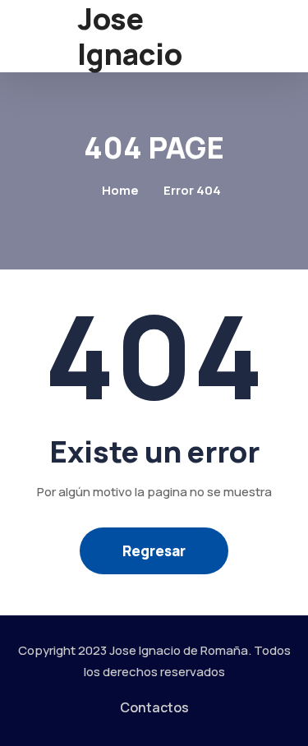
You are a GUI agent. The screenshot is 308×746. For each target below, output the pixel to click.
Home (120, 190)
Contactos (154, 707)
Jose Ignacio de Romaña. (180, 650)
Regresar (154, 550)
